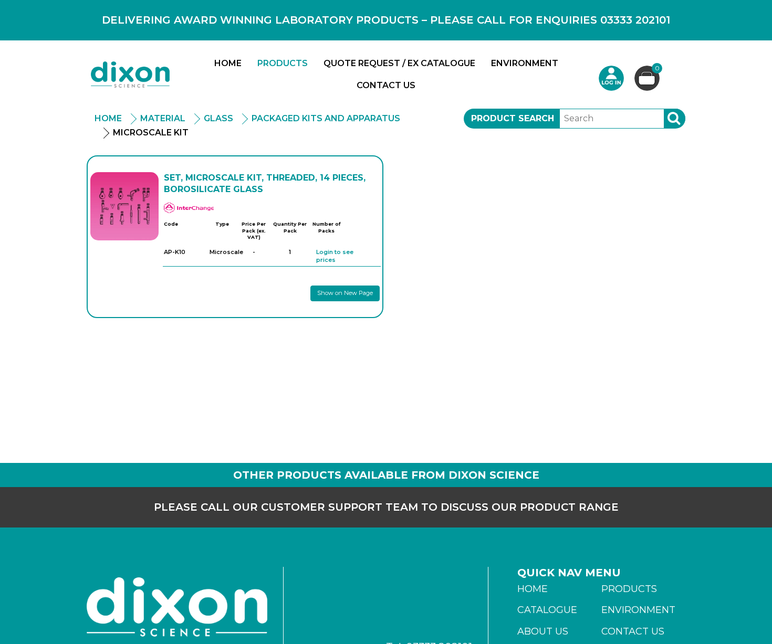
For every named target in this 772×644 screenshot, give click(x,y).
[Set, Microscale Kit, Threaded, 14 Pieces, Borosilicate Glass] (124, 206)
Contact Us (386, 85)
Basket (657, 69)
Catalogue (547, 610)
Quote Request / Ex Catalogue (399, 63)
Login (611, 78)
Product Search (512, 118)
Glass (218, 118)
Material (162, 118)
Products (282, 63)
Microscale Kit (151, 133)
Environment (524, 63)
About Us (542, 631)
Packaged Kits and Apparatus (326, 118)
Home (228, 63)
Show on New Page (345, 293)
